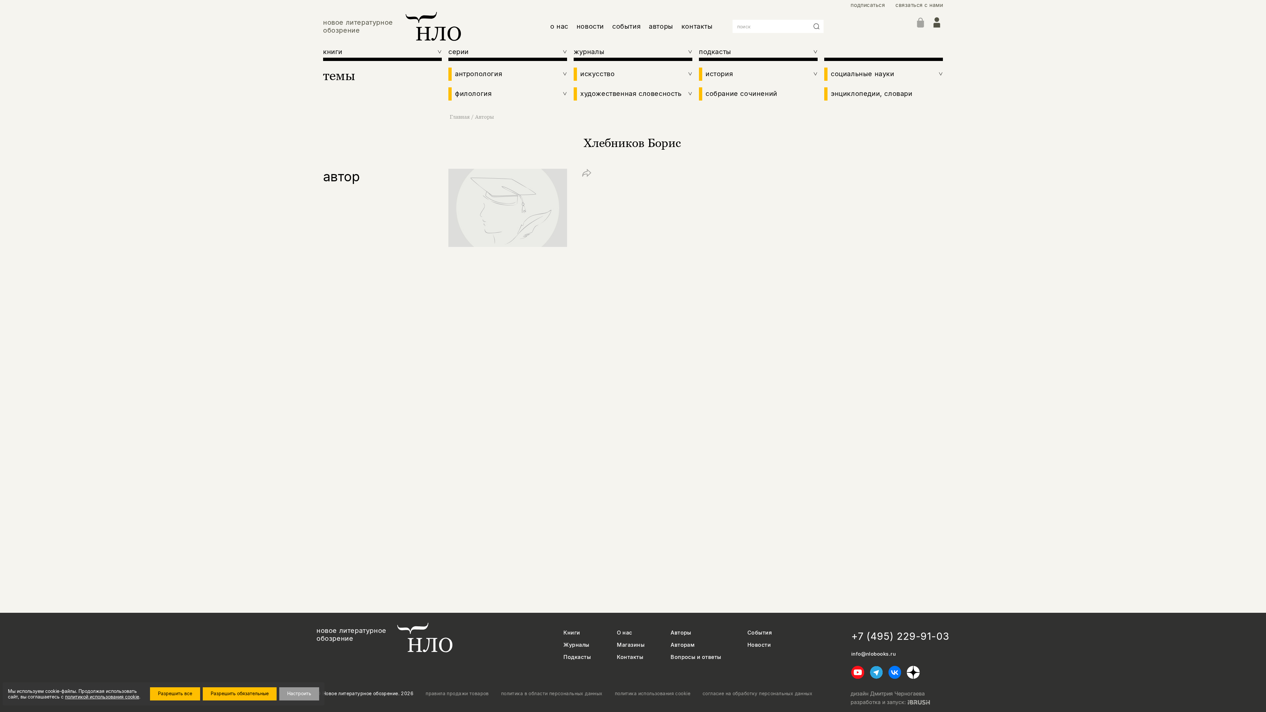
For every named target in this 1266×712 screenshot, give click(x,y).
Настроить (299, 693)
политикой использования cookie (102, 696)
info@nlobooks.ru (873, 654)
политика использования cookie (652, 693)
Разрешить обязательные (240, 693)
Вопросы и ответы (696, 657)
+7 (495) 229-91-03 (900, 636)
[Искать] (816, 26)
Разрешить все (175, 693)
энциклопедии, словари (872, 94)
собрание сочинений (741, 94)
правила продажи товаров (457, 693)
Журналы (576, 645)
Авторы (484, 117)
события (626, 26)
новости (590, 26)
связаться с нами (919, 5)
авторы (661, 26)
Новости (759, 645)
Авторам (683, 645)
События (759, 633)
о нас (559, 26)
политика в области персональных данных (552, 693)
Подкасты (577, 657)
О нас (624, 633)
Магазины (631, 645)
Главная (460, 117)
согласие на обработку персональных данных (757, 693)
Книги (571, 633)
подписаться (868, 5)
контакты (697, 26)
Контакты (630, 657)
